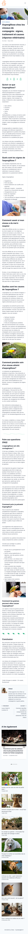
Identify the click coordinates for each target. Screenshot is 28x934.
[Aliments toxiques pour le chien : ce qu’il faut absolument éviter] (14, 801)
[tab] (11, 764)
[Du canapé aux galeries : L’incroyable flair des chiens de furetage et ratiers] (14, 823)
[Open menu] (25, 3)
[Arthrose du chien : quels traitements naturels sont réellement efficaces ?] (14, 867)
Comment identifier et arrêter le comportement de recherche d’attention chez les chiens (21, 711)
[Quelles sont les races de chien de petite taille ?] (14, 778)
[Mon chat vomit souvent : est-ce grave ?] (14, 889)
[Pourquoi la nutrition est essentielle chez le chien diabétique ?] (14, 845)
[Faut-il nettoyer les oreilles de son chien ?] (14, 909)
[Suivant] (24, 746)
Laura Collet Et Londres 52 (6, 708)
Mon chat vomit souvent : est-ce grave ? (13, 898)
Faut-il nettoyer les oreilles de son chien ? (13, 918)
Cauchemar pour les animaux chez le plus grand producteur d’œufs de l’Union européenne (13, 751)
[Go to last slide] (4, 746)
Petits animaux (6, 22)
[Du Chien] (4, 3)
